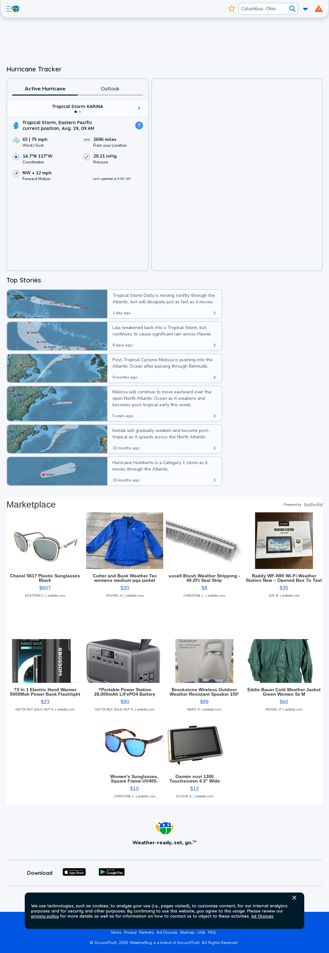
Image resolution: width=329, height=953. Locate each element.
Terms (116, 932)
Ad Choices (262, 916)
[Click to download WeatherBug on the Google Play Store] (112, 873)
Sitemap (187, 932)
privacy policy (45, 916)
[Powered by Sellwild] (313, 504)
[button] (294, 898)
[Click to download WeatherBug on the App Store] (74, 873)
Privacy (130, 932)
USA (201, 932)
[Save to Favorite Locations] (232, 9)
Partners (146, 932)
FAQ (212, 932)
